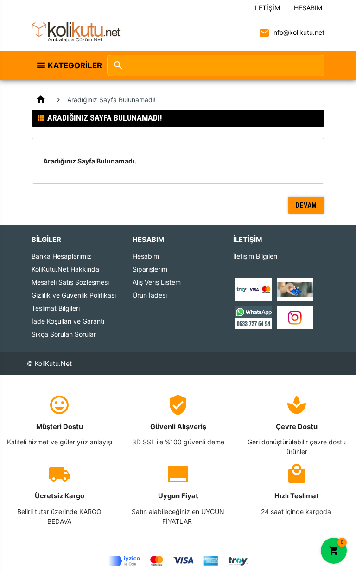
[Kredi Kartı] (253, 289)
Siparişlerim (150, 269)
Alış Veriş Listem (157, 282)
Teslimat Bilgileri (56, 308)
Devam (306, 205)
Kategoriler (72, 65)
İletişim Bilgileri (255, 256)
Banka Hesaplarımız (61, 256)
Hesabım (308, 8)
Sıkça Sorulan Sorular (64, 334)
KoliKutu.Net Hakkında (65, 269)
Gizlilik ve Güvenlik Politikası (74, 295)
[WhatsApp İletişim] (253, 317)
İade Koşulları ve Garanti (68, 321)
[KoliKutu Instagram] (295, 317)
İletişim (266, 8)
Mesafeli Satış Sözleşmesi (70, 282)
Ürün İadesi (150, 295)
